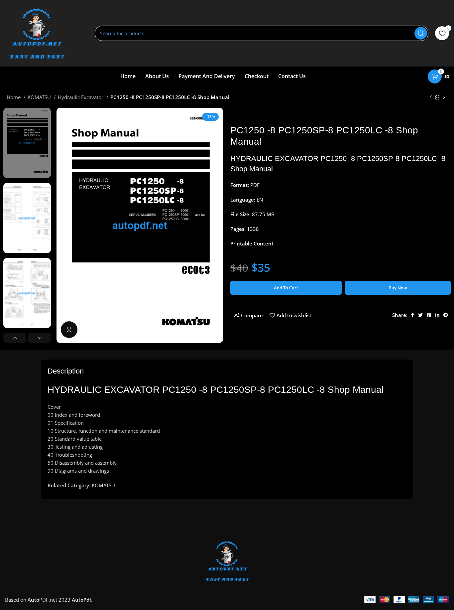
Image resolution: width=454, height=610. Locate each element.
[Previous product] (430, 97)
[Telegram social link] (445, 315)
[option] (27, 143)
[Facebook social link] (412, 315)
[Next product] (444, 97)
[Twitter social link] (420, 315)
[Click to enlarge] (69, 329)
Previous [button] (14, 338)
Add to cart (286, 288)
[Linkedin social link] (437, 315)
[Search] (420, 33)
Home (14, 97)
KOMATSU (40, 97)
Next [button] (39, 338)
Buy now (398, 288)
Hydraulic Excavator (81, 97)
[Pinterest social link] (429, 315)
